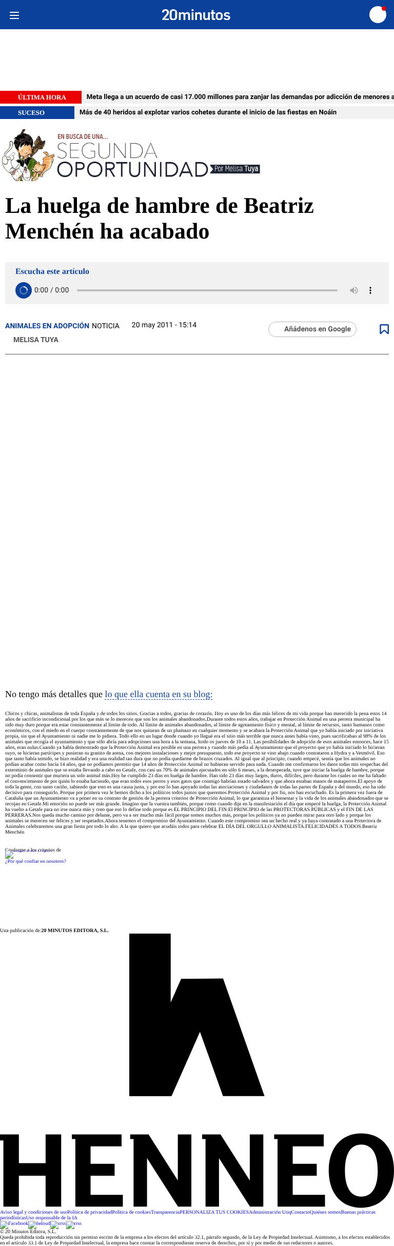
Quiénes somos (325, 1212)
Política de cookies (131, 1212)
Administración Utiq (270, 1212)
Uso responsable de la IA (52, 1218)
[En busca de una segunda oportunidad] (197, 156)
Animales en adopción (47, 326)
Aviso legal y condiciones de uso (33, 1212)
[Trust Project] (28, 850)
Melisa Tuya (35, 340)
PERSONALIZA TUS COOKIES (214, 1212)
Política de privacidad (89, 1212)
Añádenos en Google (317, 329)
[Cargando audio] (23, 290)
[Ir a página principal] (196, 15)
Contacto (300, 1212)
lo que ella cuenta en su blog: (158, 694)
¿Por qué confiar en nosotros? (35, 861)
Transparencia (165, 1212)
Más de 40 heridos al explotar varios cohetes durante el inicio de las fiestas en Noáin (208, 112)
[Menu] (14, 15)
